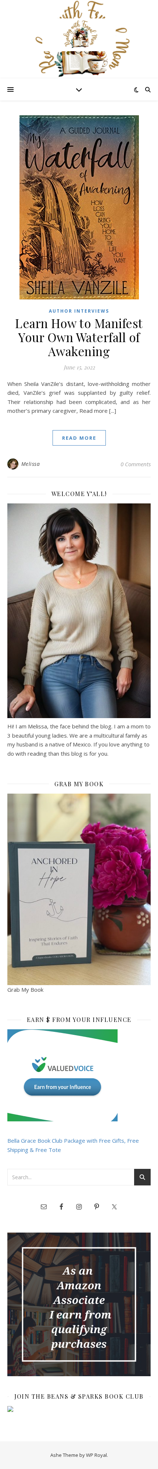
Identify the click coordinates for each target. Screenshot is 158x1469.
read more (79, 438)
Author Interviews (79, 311)
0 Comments (136, 464)
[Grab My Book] (79, 889)
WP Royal (96, 1455)
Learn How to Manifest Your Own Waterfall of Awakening (79, 337)
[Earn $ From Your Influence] (79, 1075)
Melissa (30, 463)
